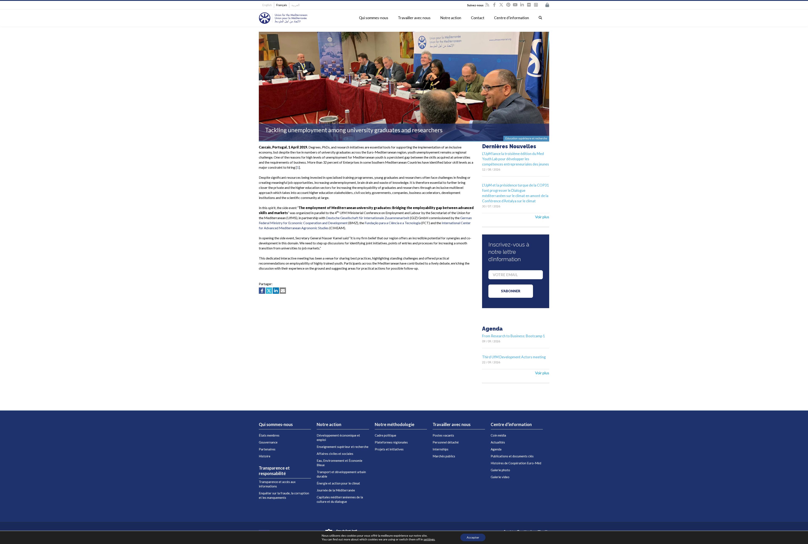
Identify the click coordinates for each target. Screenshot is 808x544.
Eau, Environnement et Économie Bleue (339, 463)
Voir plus (542, 216)
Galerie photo (500, 470)
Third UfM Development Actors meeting (514, 357)
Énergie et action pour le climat (338, 483)
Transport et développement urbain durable (341, 474)
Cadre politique (385, 435)
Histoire (264, 456)
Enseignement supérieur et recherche (342, 447)
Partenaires (267, 449)
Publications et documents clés (512, 456)
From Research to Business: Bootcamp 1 (513, 336)
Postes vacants (443, 435)
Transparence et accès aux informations (277, 484)
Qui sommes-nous (373, 17)
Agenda (496, 449)
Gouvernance (268, 442)
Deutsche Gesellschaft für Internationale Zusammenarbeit (367, 218)
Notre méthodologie (394, 424)
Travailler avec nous (414, 17)
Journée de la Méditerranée (336, 490)
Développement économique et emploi (338, 437)
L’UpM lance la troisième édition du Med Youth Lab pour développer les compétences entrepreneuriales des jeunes (515, 158)
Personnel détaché (446, 442)
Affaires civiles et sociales (335, 453)
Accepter (473, 537)
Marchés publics (444, 456)
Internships (440, 449)
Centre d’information (511, 17)
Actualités (498, 442)
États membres (269, 435)
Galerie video (500, 477)
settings (429, 539)
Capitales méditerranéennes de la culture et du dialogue (340, 499)
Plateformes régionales (391, 442)
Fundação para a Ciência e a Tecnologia (392, 223)
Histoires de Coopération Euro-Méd (516, 463)
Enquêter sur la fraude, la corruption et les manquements (284, 495)
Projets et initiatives (389, 449)
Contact (477, 17)
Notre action (450, 17)
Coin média (498, 435)
